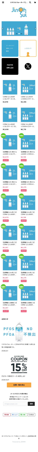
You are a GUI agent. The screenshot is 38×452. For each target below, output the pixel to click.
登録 (31, 404)
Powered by (17, 442)
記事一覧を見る (19, 385)
